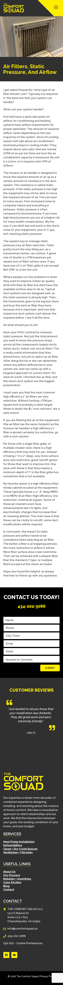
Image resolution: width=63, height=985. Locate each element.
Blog (6, 886)
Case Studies (12, 882)
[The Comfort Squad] (13, 8)
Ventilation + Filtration (18, 852)
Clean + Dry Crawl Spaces (20, 848)
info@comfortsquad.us (22, 928)
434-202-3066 (32, 606)
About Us (9, 871)
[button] (50, 8)
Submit (50, 668)
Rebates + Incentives (17, 878)
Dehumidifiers (12, 845)
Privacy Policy (47, 976)
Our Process (11, 875)
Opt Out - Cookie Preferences (22, 943)
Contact (8, 889)
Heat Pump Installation (18, 841)
